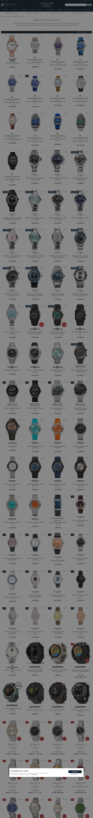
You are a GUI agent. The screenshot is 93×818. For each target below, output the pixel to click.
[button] (75, 774)
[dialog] (46, 772)
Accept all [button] (75, 771)
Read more (35, 774)
